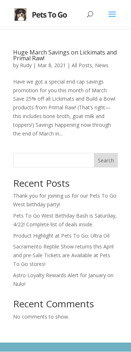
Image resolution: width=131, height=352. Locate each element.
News (101, 65)
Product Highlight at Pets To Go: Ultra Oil (61, 235)
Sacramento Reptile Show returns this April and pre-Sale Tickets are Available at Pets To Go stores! (63, 255)
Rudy (26, 65)
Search (106, 160)
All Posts (82, 65)
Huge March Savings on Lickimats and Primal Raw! (65, 55)
